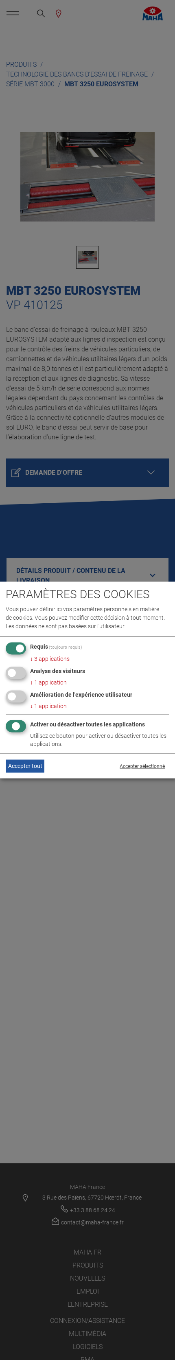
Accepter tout (25, 766)
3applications (50, 659)
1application (48, 682)
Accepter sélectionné (142, 766)
